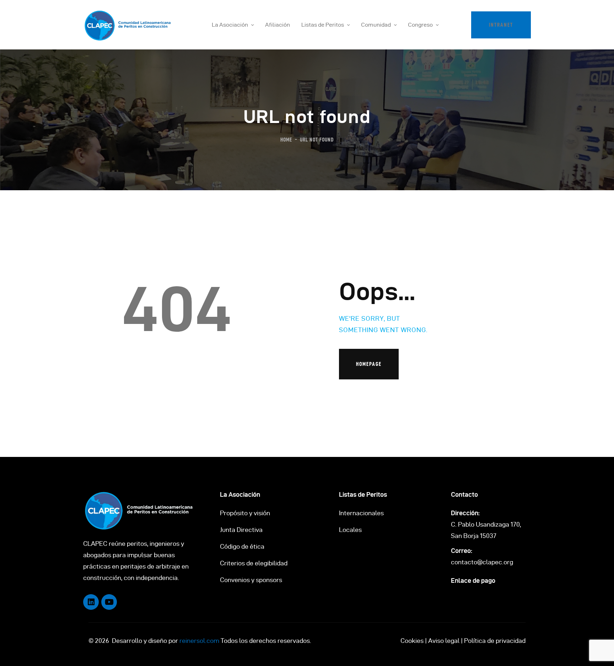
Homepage (369, 364)
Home (286, 140)
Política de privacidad (495, 640)
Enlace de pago (473, 580)
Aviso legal (443, 640)
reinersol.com (199, 640)
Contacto (464, 494)
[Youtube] (109, 602)
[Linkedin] (91, 602)
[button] (501, 24)
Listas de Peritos (363, 494)
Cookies (412, 640)
